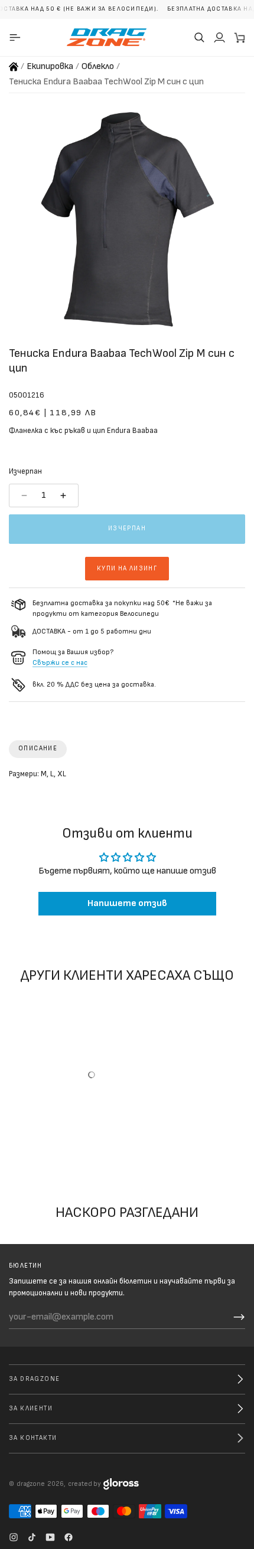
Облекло (98, 66)
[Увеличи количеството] (65, 495)
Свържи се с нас (59, 662)
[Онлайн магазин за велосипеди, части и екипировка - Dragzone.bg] (13, 66)
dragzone (31, 1484)
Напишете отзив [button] (127, 903)
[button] (199, 37)
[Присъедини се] (239, 1317)
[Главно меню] (17, 37)
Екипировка (50, 66)
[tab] (38, 749)
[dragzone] (106, 37)
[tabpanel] (127, 777)
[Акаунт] (219, 37)
